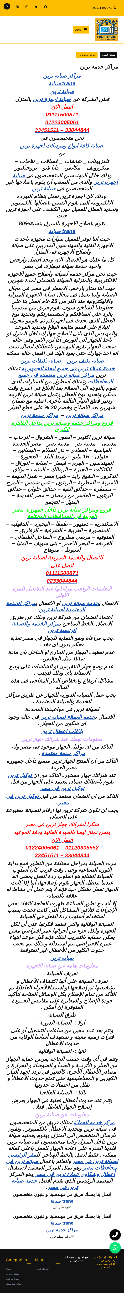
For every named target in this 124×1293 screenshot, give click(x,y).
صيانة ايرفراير (12, 1274)
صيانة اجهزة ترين (52, 99)
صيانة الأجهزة (108, 55)
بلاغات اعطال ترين (62, 731)
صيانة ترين (44, 188)
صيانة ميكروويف (13, 1284)
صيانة (8, 1269)
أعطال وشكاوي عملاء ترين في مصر (74, 1174)
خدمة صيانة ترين (80, 603)
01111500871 (102, 7)
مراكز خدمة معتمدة (63, 753)
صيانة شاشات (12, 1279)
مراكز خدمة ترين (39, 415)
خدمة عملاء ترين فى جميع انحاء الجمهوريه (68, 368)
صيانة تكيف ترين (85, 361)
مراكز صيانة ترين (62, 76)
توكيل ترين (20, 775)
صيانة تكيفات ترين (40, 361)
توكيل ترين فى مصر (62, 788)
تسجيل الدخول (42, 1269)
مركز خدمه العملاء (94, 1122)
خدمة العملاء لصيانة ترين (67, 717)
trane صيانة (62, 83)
